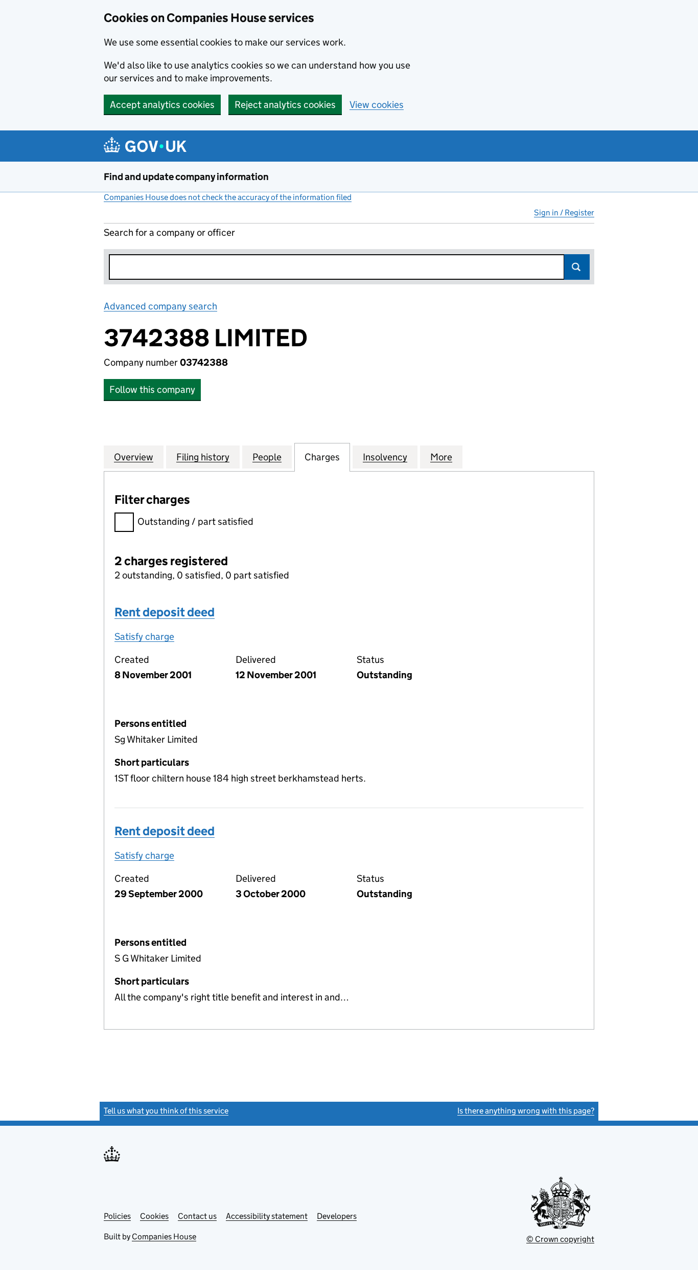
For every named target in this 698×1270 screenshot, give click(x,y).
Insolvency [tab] (385, 457)
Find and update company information (186, 177)
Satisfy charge (144, 636)
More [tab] (441, 457)
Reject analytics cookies (285, 104)
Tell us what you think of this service (166, 1111)
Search (577, 267)
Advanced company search (160, 306)
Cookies (154, 1216)
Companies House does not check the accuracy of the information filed (228, 197)
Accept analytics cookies (162, 104)
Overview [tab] (133, 457)
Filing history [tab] (202, 457)
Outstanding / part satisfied (195, 521)
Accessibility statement (267, 1216)
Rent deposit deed (164, 612)
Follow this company (152, 389)
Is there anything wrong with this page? (525, 1111)
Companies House (164, 1236)
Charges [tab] (322, 457)
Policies (117, 1216)
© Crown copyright (560, 1239)
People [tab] (267, 457)
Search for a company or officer (169, 232)
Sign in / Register (564, 212)
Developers (337, 1216)
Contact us (197, 1216)
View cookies (377, 104)
